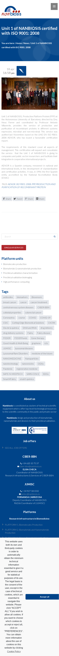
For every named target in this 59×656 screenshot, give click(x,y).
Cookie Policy (14, 651)
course (22, 317)
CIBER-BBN (43, 307)
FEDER (6, 338)
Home (19, 43)
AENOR (11, 184)
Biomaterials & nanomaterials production (22, 268)
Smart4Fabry (9, 379)
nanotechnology (10, 363)
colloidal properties (12, 312)
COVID (32, 317)
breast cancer (9, 302)
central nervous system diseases (18, 307)
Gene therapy (37, 338)
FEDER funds (20, 338)
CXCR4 (51, 322)
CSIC (5, 322)
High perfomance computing (16, 281)
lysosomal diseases (24, 348)
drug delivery (46, 327)
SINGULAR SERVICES (13, 247)
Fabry (30, 333)
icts (46, 343)
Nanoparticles (31, 358)
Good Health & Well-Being (15, 343)
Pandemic (7, 368)
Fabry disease (43, 333)
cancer (23, 302)
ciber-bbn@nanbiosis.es (30, 466)
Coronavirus (9, 317)
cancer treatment (39, 302)
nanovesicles (28, 363)
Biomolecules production (14, 264)
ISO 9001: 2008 (23, 184)
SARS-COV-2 (33, 374)
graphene (36, 343)
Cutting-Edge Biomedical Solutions (28, 322)
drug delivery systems (13, 333)
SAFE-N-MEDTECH (13, 374)
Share (8, 198)
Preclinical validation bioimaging (17, 277)
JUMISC (7, 348)
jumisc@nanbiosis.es (30, 494)
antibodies (8, 297)
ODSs (41, 363)
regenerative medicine (26, 368)
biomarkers (22, 297)
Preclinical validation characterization (20, 273)
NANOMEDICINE (12, 358)
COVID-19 (45, 317)
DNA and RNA (29, 327)
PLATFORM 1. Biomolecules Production (24, 524)
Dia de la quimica (11, 327)
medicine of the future (42, 353)
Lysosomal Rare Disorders (15, 353)
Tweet (19, 198)
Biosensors (37, 297)
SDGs (46, 374)
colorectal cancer (33, 312)
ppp (33, 184)
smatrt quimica (27, 379)
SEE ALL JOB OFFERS (16, 447)
